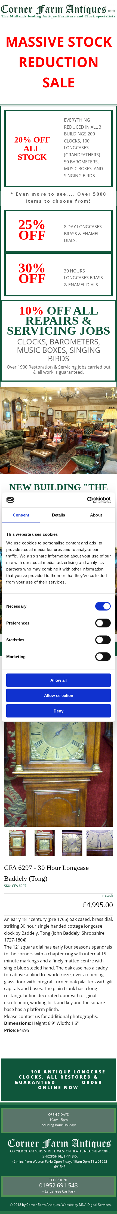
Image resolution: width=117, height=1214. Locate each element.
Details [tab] (58, 515)
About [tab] (96, 515)
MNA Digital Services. (95, 1204)
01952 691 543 (58, 1185)
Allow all (58, 680)
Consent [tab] (21, 515)
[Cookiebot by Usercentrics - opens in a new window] (87, 499)
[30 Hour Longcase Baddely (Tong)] (58, 741)
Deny (58, 710)
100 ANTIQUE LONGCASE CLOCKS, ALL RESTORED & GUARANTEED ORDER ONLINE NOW (58, 1080)
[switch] (103, 623)
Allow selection (58, 695)
